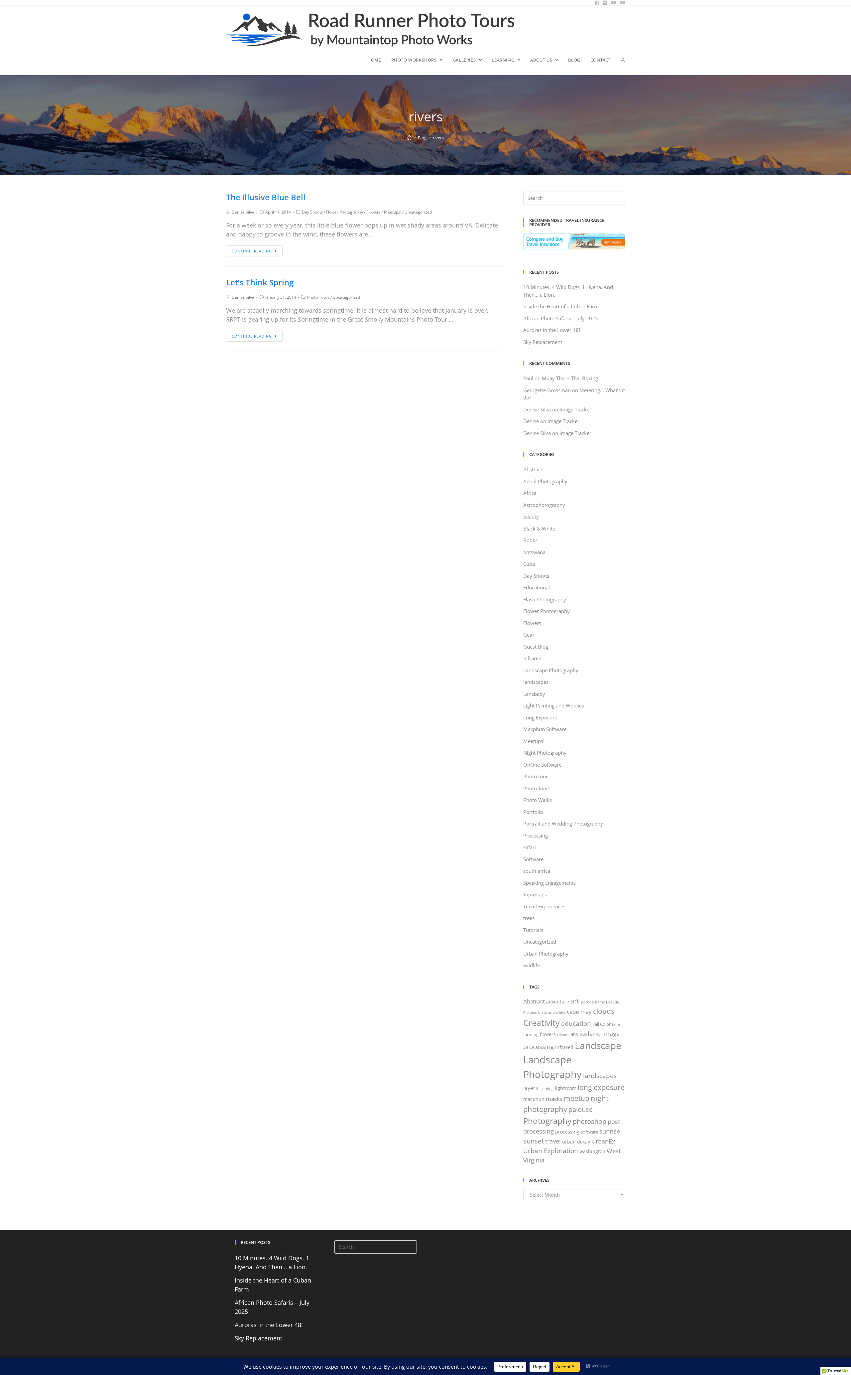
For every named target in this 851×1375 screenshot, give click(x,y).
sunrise (609, 1131)
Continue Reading (252, 250)
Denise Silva (243, 212)
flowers (548, 1034)
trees (529, 918)
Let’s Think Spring (260, 282)
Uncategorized (418, 212)
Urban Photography (545, 953)
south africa (536, 870)
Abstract (532, 469)
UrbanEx (603, 1141)
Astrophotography (544, 505)
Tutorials (533, 930)
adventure (557, 1001)
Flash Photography (544, 599)
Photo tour (535, 776)
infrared (564, 1047)
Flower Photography (344, 212)
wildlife (531, 965)
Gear (528, 634)
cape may (579, 1011)
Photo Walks (537, 800)
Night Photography (544, 752)
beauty (531, 516)
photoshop (589, 1121)
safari (529, 847)
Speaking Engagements (549, 882)
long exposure (601, 1087)
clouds (603, 1011)
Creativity (541, 1022)
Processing (535, 835)
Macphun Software (544, 729)
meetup (576, 1098)
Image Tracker (575, 409)
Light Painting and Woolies (553, 705)
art (574, 1000)
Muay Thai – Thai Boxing (570, 378)
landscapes (535, 682)
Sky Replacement (542, 342)
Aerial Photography (545, 481)
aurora (587, 1002)
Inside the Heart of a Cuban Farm (561, 306)
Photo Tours (318, 297)
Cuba (529, 563)
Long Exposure (540, 717)
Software (533, 859)
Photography (547, 1120)
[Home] (409, 138)
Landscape (598, 1045)
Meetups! (392, 212)
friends (563, 1034)
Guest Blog (535, 646)
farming (531, 1034)
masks (554, 1099)
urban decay (576, 1142)
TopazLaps (535, 894)
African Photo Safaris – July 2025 (560, 318)
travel (553, 1141)
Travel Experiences (544, 906)
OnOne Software (542, 764)
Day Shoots (312, 212)
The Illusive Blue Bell (265, 197)
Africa (530, 493)
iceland (590, 1033)
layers (530, 1088)
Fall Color (601, 1024)
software (589, 1132)
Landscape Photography (550, 670)
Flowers (373, 212)
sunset (533, 1141)
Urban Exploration (550, 1150)
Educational (536, 587)
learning (546, 1088)
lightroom (565, 1088)
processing (567, 1132)
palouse (580, 1109)
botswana (534, 552)
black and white (551, 1012)
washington (592, 1151)
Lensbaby (534, 693)
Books (530, 540)
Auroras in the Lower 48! (551, 330)
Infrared (532, 658)
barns (600, 1002)
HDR (574, 1034)
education (576, 1023)
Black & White (539, 528)
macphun (534, 1099)
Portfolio (533, 812)
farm (616, 1024)
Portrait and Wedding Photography (563, 823)
